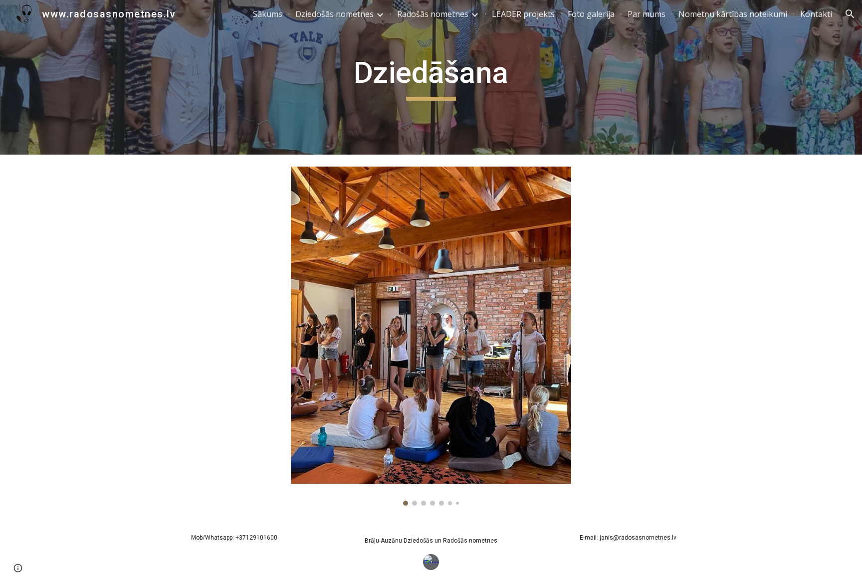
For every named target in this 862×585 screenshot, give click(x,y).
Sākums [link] (267, 13)
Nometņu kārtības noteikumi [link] (732, 13)
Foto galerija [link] (591, 13)
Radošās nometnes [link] (432, 13)
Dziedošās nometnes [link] (334, 13)
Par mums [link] (646, 13)
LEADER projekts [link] (523, 13)
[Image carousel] (431, 336)
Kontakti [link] (816, 13)
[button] (850, 14)
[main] (431, 77)
